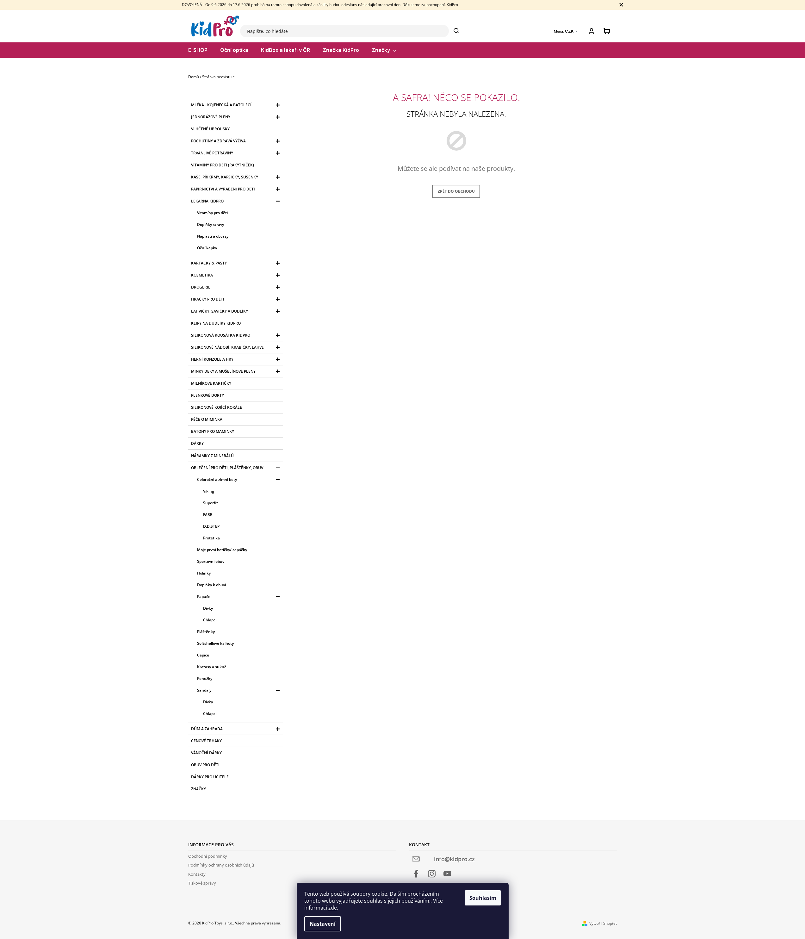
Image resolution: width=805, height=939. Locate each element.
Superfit (210, 503)
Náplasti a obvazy (212, 236)
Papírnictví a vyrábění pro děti (223, 189)
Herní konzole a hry (212, 359)
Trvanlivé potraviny (212, 153)
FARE (207, 514)
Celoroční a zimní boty (217, 479)
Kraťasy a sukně (211, 666)
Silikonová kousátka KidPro (220, 335)
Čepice (203, 655)
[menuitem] (198, 50)
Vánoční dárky (206, 753)
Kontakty (197, 874)
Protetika (211, 538)
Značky (198, 789)
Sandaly (204, 690)
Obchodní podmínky (207, 856)
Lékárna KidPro (207, 201)
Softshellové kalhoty (215, 643)
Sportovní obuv (210, 561)
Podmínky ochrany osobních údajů (221, 865)
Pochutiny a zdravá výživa (218, 141)
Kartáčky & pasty (209, 263)
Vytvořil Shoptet (603, 923)
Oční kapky (207, 248)
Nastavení (323, 923)
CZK (570, 31)
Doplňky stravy (210, 224)
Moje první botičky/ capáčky (222, 549)
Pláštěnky (206, 631)
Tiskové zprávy (202, 883)
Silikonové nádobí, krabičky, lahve (227, 347)
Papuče (203, 596)
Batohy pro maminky (212, 431)
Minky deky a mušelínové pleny (223, 371)
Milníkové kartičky (211, 383)
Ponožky (204, 678)
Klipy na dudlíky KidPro (216, 323)
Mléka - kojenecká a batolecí (221, 105)
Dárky (197, 443)
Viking (208, 491)
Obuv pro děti (205, 765)
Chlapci (209, 620)
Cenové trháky (206, 740)
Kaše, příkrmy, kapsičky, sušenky (224, 177)
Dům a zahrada (207, 728)
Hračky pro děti (207, 299)
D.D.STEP (211, 526)
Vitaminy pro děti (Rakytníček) (222, 165)
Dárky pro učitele (210, 777)
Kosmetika (202, 275)
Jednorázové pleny (210, 117)
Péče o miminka (206, 419)
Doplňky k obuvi (211, 585)
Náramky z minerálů (212, 455)
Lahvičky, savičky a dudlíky (219, 311)
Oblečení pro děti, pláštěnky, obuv (227, 467)
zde (332, 907)
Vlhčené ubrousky (210, 129)
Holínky (204, 573)
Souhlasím (482, 897)
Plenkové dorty (207, 395)
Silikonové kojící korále (216, 407)
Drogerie (200, 287)
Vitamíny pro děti (212, 212)
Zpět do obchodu (456, 191)
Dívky (208, 608)
